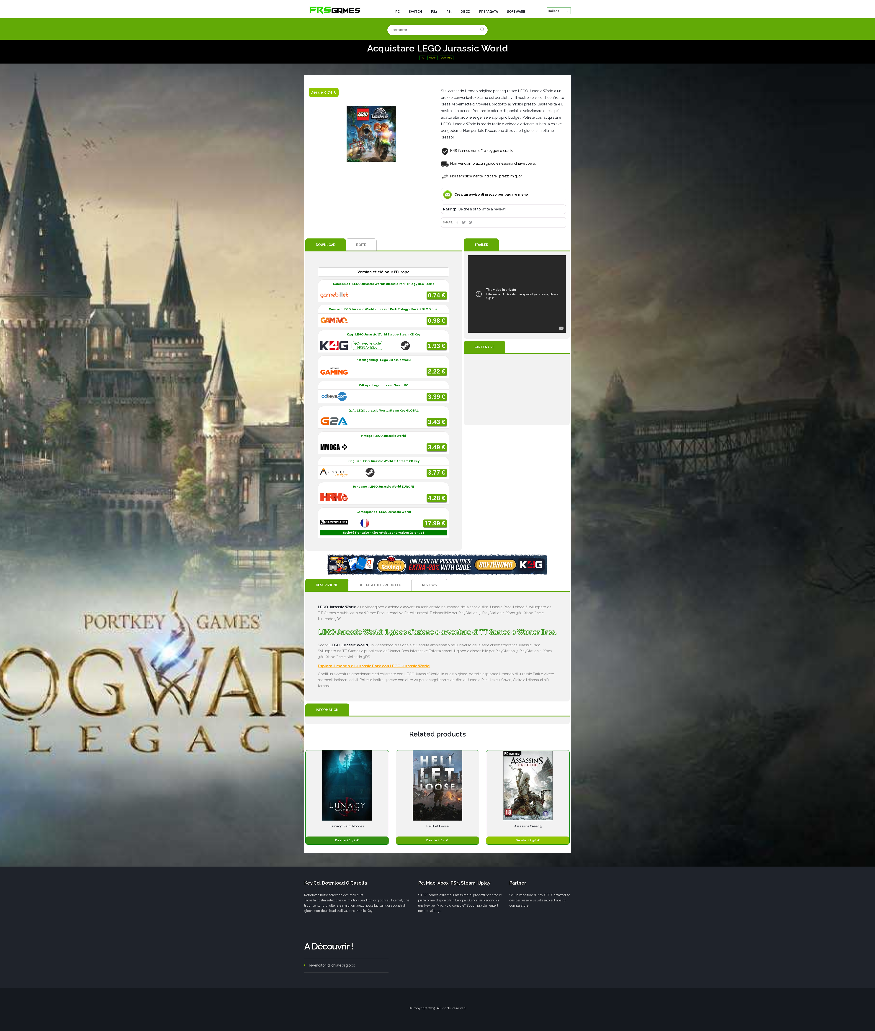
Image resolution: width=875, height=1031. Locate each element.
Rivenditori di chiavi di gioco (332, 965)
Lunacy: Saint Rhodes (347, 826)
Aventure (446, 57)
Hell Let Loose (437, 826)
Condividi (457, 222)
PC (422, 57)
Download (325, 245)
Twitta (464, 222)
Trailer (481, 245)
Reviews (429, 585)
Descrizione (327, 585)
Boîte (361, 245)
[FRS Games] (335, 10)
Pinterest (470, 222)
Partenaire (484, 347)
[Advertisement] (517, 389)
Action (432, 57)
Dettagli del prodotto (380, 585)
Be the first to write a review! (482, 209)
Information (327, 710)
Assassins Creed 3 (528, 826)
